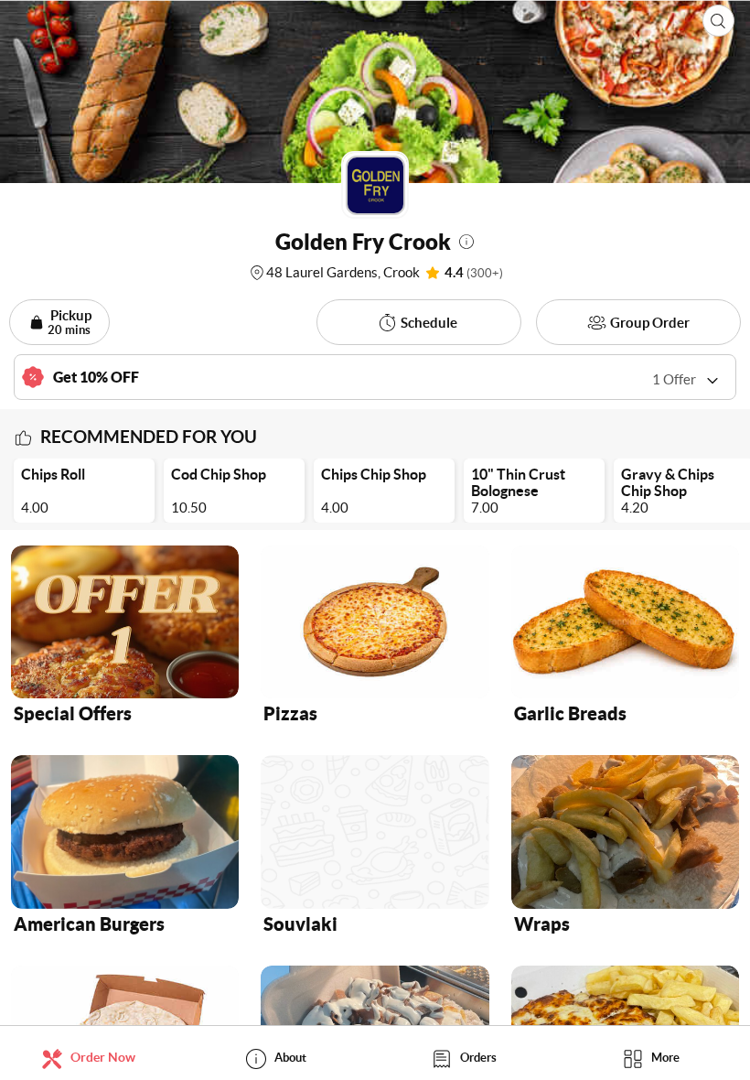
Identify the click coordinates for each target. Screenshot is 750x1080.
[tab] (94, 1057)
